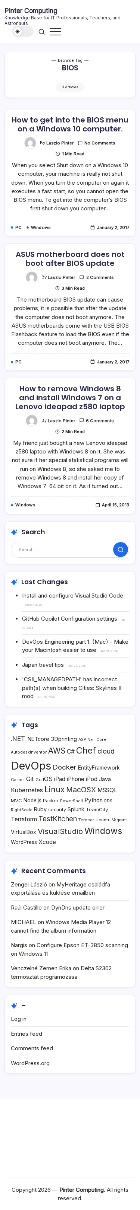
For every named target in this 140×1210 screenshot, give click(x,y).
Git (30, 779)
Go (38, 779)
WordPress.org (30, 1063)
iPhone (75, 779)
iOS (48, 779)
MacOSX (81, 789)
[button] (23, 31)
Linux (54, 789)
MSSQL (107, 790)
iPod (91, 779)
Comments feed (32, 1048)
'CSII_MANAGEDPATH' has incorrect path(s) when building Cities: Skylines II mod (71, 688)
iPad (59, 779)
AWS (56, 750)
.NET (18, 738)
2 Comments (100, 277)
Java (105, 779)
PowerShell (71, 801)
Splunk (76, 809)
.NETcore (38, 739)
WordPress (24, 842)
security (57, 809)
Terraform (24, 819)
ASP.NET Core (92, 739)
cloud (106, 751)
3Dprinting (64, 738)
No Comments (99, 143)
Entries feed (26, 1033)
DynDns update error (78, 907)
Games (18, 779)
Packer (51, 800)
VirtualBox (23, 832)
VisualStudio (60, 831)
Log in (19, 1018)
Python (93, 800)
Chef (86, 750)
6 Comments (100, 420)
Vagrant (119, 820)
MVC (16, 800)
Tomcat (86, 819)
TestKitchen (57, 819)
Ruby (40, 809)
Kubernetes (27, 790)
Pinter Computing (30, 11)
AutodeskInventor (29, 752)
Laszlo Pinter (60, 143)
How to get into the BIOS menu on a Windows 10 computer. (70, 124)
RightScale (21, 810)
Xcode (47, 842)
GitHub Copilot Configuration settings (69, 618)
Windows (103, 830)
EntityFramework (99, 767)
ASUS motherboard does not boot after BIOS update (70, 258)
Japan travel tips (43, 664)
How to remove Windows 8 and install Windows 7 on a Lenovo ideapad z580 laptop (70, 397)
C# (71, 751)
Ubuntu (103, 819)
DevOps (31, 765)
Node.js (32, 800)
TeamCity (97, 809)
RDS (108, 801)
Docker (65, 767)
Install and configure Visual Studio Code (72, 595)
